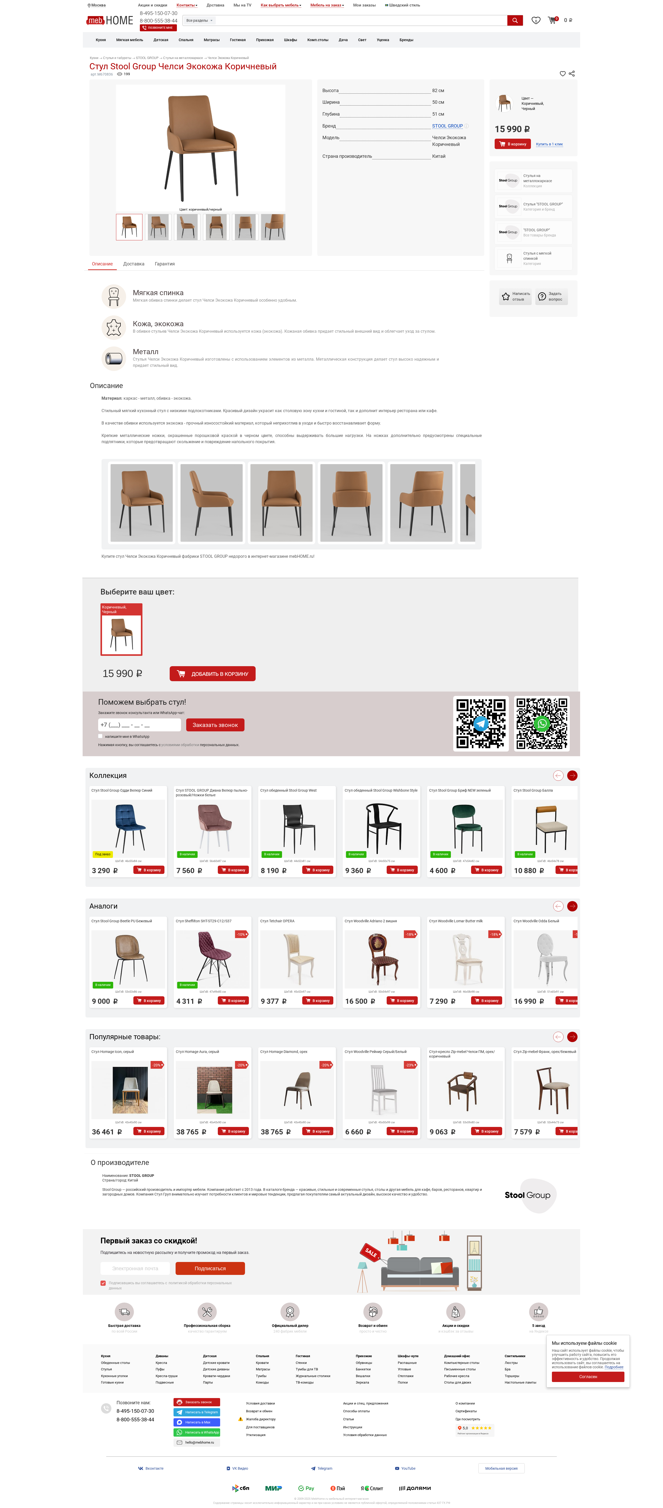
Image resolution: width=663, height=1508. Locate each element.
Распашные (407, 1363)
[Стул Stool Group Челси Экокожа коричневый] (158, 227)
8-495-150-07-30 (158, 13)
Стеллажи (406, 1376)
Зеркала (362, 1382)
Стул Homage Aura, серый (197, 1052)
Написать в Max (197, 1422)
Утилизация (255, 1435)
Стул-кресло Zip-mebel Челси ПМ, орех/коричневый (462, 1054)
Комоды (262, 1382)
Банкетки (363, 1369)
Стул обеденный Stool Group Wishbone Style (381, 790)
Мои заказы (364, 5)
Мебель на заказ (326, 5)
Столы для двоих (457, 1382)
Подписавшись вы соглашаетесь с (170, 1285)
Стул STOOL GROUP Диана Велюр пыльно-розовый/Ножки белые (212, 792)
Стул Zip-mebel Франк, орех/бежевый (545, 1052)
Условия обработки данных (365, 1435)
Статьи (348, 1419)
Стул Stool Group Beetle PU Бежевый (121, 921)
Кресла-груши (167, 1376)
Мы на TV (242, 5)
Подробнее (614, 1367)
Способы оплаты (356, 1411)
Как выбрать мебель (280, 5)
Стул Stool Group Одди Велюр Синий (121, 790)
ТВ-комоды (305, 1382)
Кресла (161, 1363)
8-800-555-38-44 (158, 21)
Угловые (404, 1369)
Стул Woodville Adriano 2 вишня (371, 921)
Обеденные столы (115, 1363)
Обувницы (364, 1363)
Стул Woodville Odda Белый (536, 921)
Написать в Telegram (201, 1412)
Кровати (262, 1363)
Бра (507, 1369)
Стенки (301, 1363)
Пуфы (160, 1369)
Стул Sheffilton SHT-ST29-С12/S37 (204, 921)
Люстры (511, 1363)
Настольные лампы (520, 1382)
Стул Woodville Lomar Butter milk (456, 921)
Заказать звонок (215, 725)
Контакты (186, 5)
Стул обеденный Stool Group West (288, 790)
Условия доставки (260, 1403)
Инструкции (352, 1427)
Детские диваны (216, 1369)
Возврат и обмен (259, 1411)
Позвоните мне (160, 27)
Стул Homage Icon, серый (112, 1052)
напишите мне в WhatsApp (127, 736)
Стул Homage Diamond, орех (283, 1052)
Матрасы (263, 1369)
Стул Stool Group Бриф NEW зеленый (460, 790)
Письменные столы (460, 1369)
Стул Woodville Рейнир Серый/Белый (376, 1052)
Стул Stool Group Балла (533, 790)
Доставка (215, 5)
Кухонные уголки (114, 1376)
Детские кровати (216, 1363)
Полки (403, 1382)
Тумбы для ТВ (307, 1369)
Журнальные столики (313, 1376)
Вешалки (363, 1376)
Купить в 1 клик (549, 144)
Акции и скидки (152, 5)
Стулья (106, 1369)
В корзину (517, 144)
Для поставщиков (260, 1427)
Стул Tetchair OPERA (277, 921)
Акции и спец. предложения (365, 1403)
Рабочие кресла (456, 1376)
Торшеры (512, 1376)
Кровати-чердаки (216, 1376)
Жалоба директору (261, 1419)
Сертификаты (466, 1411)
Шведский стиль (404, 5)
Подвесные (165, 1382)
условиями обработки (180, 745)
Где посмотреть (468, 1419)
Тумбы (261, 1376)
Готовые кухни (112, 1382)
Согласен (588, 1376)
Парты (208, 1382)
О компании (465, 1403)
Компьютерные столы (461, 1363)
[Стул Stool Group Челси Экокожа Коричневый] (129, 227)
